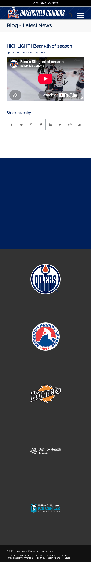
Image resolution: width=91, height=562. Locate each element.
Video (29, 52)
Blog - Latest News (29, 25)
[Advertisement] (45, 203)
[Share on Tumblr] (60, 124)
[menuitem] (68, 15)
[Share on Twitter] (21, 124)
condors (43, 52)
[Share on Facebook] (12, 124)
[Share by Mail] (79, 124)
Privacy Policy (47, 550)
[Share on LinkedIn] (50, 124)
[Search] (68, 15)
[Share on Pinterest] (41, 124)
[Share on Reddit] (69, 124)
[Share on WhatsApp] (31, 124)
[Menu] (78, 15)
